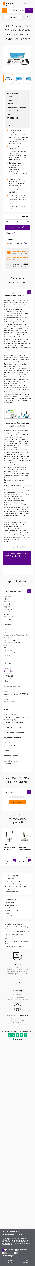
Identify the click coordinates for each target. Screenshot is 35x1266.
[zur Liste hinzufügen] (28, 87)
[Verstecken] (29, 292)
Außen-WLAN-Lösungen (13, 881)
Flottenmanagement (12, 892)
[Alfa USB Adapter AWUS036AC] (9, 836)
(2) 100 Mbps (8, 671)
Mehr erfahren (7, 1245)
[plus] (28, 221)
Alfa (8, 125)
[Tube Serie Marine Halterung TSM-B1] (25, 836)
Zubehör (8, 913)
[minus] (7, 221)
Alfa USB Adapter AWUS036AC (9, 848)
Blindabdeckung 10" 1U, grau (14, 946)
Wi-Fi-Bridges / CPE (12, 911)
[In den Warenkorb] (14, 861)
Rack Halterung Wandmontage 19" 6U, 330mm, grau (16, 935)
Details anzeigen (8, 1256)
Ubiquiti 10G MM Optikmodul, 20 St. (17, 932)
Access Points (9, 903)
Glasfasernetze (10, 889)
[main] (8, 3)
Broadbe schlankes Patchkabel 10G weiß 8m (17, 943)
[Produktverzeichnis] (4, 10)
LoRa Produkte (10, 908)
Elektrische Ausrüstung (13, 884)
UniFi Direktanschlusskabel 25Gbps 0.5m (17, 928)
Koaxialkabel (9, 916)
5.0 (6, 844)
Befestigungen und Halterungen (16, 886)
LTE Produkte (9, 879)
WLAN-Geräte (13, 17)
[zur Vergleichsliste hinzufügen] (24, 87)
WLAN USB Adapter (12, 905)
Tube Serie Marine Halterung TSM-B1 (24, 848)
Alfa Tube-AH (9, 939)
